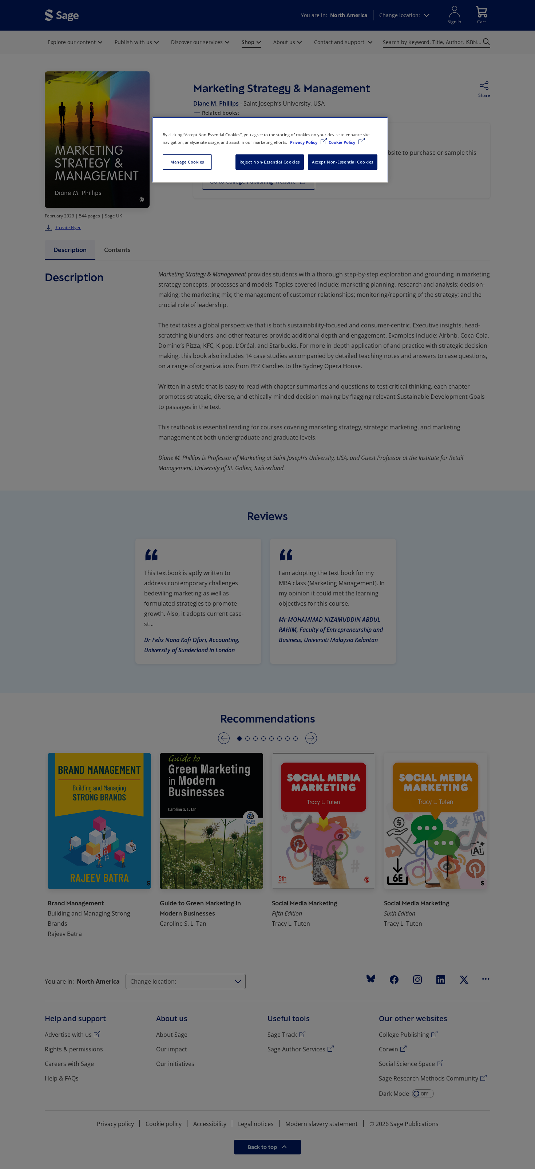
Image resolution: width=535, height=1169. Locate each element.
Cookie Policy (342, 142)
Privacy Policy (304, 142)
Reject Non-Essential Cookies (269, 162)
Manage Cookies (187, 162)
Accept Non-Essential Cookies (342, 162)
